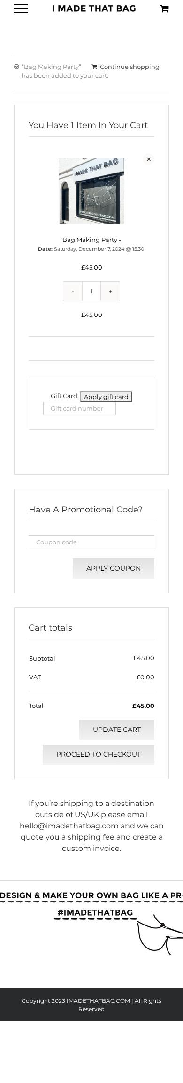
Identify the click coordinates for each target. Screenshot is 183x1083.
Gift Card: (65, 395)
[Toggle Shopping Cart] (164, 8)
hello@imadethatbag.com (69, 825)
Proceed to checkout (98, 754)
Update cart (117, 729)
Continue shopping (130, 66)
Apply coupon (113, 568)
